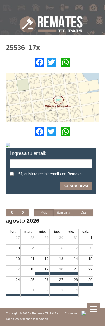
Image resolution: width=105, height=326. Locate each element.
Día (83, 213)
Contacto (71, 313)
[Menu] (93, 309)
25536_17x (23, 47)
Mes (43, 213)
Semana (63, 213)
